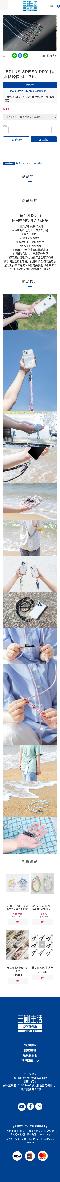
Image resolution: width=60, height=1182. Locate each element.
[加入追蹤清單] (25, 922)
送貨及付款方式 (23, 163)
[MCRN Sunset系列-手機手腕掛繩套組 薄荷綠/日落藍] (42, 883)
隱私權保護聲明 (38, 1126)
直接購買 (43, 139)
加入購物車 (16, 139)
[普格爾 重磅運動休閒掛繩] (17, 945)
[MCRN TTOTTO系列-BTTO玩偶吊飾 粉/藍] (17, 883)
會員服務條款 (21, 1126)
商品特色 (9, 163)
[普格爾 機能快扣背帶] (42, 945)
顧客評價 (38, 163)
